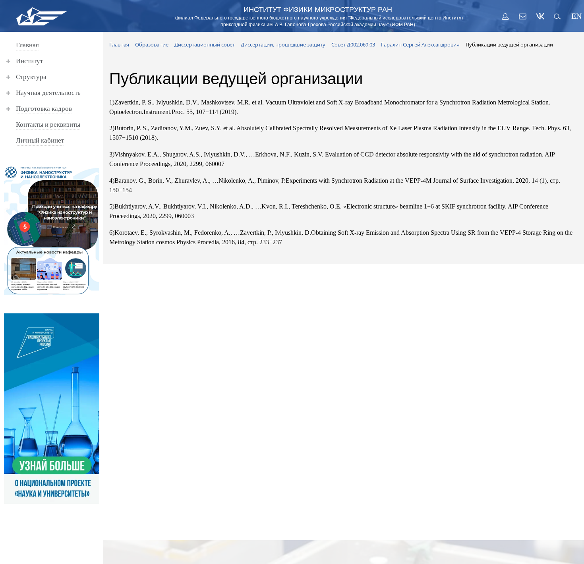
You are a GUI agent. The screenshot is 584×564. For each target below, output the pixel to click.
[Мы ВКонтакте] (540, 16)
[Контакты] (523, 16)
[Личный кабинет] (505, 16)
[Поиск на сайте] (558, 16)
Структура (31, 77)
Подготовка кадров (44, 108)
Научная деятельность (48, 93)
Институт (29, 61)
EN (575, 16)
